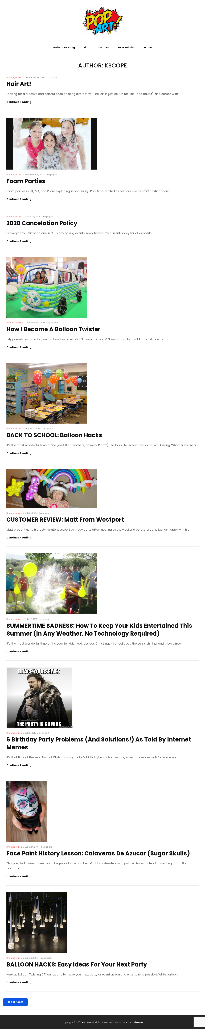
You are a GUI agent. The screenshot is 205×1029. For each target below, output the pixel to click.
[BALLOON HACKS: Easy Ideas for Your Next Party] (36, 922)
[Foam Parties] (51, 144)
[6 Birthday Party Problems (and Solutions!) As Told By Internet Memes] (39, 697)
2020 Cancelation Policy (41, 223)
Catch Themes (134, 1022)
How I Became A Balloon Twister (53, 329)
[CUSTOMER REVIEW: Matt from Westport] (51, 488)
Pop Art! (86, 1022)
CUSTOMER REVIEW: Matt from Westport (65, 520)
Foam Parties (25, 181)
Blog (86, 47)
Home (148, 47)
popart (54, 77)
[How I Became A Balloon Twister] (46, 287)
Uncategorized (14, 77)
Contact (103, 47)
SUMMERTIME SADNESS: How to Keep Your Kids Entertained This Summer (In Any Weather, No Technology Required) (99, 630)
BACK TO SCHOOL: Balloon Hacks (54, 435)
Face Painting (126, 47)
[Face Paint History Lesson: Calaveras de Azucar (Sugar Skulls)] (26, 811)
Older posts (15, 1002)
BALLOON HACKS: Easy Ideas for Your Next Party (76, 964)
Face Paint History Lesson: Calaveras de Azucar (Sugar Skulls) (98, 853)
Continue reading (18, 102)
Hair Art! (18, 84)
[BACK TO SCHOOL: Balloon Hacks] (46, 393)
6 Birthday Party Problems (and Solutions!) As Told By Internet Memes (98, 743)
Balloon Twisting (64, 47)
